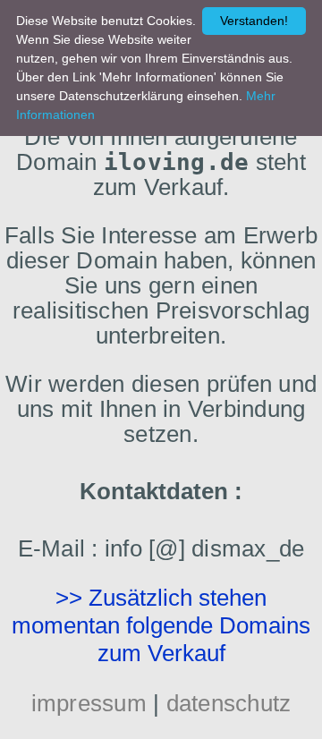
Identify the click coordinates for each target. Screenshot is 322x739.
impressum (89, 703)
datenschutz (229, 703)
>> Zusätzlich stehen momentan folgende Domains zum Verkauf (161, 625)
